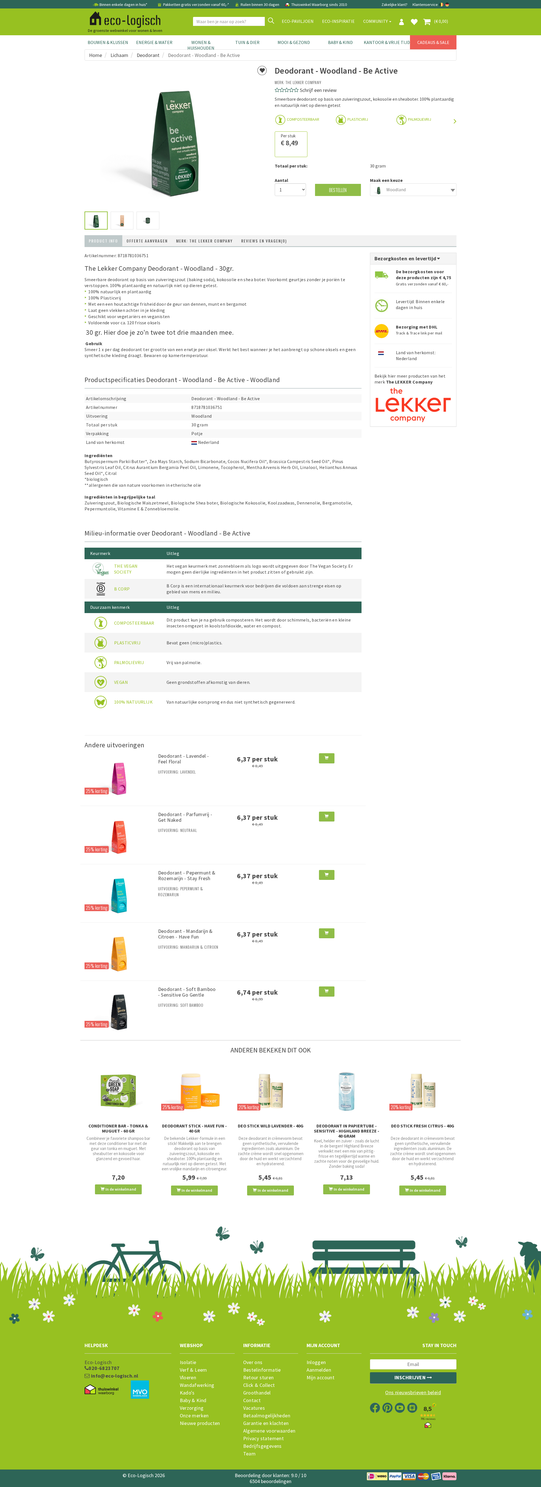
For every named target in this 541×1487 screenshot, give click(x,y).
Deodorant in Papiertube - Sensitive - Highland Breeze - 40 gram (346, 1131)
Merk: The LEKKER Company (204, 241)
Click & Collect (259, 1385)
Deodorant (148, 55)
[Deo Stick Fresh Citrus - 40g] (422, 1090)
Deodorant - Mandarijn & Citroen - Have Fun (185, 934)
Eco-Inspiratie (338, 21)
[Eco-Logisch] (123, 19)
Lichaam (119, 55)
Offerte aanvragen (147, 241)
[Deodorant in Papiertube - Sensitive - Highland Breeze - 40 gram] (346, 1090)
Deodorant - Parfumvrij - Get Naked (185, 817)
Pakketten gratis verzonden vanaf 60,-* (196, 4)
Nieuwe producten (200, 1423)
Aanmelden (319, 1370)
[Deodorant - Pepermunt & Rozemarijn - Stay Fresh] (119, 893)
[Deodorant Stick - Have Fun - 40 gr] (194, 1090)
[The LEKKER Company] (413, 403)
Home (95, 55)
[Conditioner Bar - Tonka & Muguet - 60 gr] (118, 1090)
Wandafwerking (197, 1385)
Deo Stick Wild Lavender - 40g (270, 1126)
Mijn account (321, 1377)
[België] (442, 4)
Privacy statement (263, 1438)
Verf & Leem (193, 1370)
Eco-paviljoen (298, 21)
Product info (103, 241)
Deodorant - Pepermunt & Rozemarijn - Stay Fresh (187, 875)
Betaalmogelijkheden (267, 1416)
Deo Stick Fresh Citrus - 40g (422, 1126)
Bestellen (338, 189)
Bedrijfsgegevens (262, 1446)
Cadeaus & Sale (433, 42)
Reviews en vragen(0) (264, 241)
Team (249, 1454)
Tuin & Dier (247, 42)
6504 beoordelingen (270, 1481)
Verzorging (192, 1408)
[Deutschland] (447, 4)
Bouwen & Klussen (108, 42)
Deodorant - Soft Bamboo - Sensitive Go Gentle (187, 992)
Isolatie (188, 1362)
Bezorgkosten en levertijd (406, 258)
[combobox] (413, 189)
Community (376, 21)
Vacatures (254, 1408)
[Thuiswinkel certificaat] (101, 1389)
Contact (252, 1400)
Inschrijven (410, 1377)
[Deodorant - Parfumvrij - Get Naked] (119, 834)
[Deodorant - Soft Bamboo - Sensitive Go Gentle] (119, 1009)
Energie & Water (154, 42)
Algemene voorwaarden (269, 1431)
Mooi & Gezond (294, 42)
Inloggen (316, 1362)
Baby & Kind (340, 42)
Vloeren (188, 1377)
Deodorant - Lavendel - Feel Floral (183, 759)
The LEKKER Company (304, 82)
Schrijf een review (318, 90)
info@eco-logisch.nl (114, 1376)
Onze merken (194, 1416)
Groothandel (257, 1393)
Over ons (253, 1362)
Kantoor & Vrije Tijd (387, 42)
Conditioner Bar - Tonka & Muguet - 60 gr (118, 1128)
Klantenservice (425, 4)
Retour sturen (258, 1377)
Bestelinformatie (262, 1370)
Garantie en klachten (266, 1423)
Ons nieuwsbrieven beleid (413, 1392)
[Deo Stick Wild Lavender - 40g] (270, 1090)
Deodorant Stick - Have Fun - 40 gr (194, 1128)
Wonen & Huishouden (200, 45)
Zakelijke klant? (394, 4)
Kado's (187, 1393)
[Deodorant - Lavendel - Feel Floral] (119, 776)
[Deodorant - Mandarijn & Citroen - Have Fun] (119, 951)
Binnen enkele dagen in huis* (123, 4)
